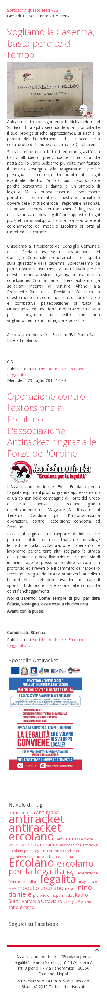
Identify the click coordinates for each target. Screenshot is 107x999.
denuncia (65, 856)
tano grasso (22, 907)
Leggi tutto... (18, 374)
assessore (83, 839)
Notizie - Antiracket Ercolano (58, 369)
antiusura (65, 839)
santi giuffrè (73, 901)
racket (69, 895)
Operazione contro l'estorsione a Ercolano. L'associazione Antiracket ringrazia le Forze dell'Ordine (51, 424)
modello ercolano (41, 888)
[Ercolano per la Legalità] (50, 471)
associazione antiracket (34, 845)
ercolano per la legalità (51, 867)
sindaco (91, 901)
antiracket (36, 818)
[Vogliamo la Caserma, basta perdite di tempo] (50, 90)
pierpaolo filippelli (48, 895)
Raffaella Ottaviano (42, 901)
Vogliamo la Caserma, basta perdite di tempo (51, 43)
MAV (13, 888)
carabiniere (72, 850)
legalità (60, 878)
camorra (55, 850)
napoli (71, 888)
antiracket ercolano (35, 832)
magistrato (88, 881)
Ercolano (33, 862)
